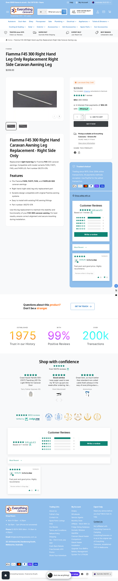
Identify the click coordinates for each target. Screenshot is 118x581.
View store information (86, 143)
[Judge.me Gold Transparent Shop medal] (68, 417)
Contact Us (53, 517)
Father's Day (54, 514)
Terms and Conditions (57, 530)
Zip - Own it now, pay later (57, 541)
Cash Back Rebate (56, 546)
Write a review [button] (90, 234)
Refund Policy (54, 533)
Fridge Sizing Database (80, 527)
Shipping (87, 91)
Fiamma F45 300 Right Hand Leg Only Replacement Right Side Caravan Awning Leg (45, 40)
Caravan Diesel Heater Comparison (80, 537)
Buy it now (91, 124)
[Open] (6, 575)
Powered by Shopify (31, 574)
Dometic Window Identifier (78, 531)
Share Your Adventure (57, 555)
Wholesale (75, 514)
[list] (59, 33)
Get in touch (81, 306)
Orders (74, 511)
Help (71, 2)
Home (10, 40)
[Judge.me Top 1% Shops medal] (87, 417)
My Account (83, 2)
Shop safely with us (82, 196)
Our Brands (53, 527)
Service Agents (77, 517)
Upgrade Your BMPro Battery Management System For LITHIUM (79, 551)
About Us (53, 511)
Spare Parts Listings (57, 521)
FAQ (51, 524)
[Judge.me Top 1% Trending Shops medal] (97, 417)
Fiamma (9, 49)
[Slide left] (54, 116)
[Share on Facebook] (75, 152)
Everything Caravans (17, 574)
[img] (79, 256)
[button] (8, 12)
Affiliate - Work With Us (80, 524)
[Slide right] (59, 116)
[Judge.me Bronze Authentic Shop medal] (78, 417)
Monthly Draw (76, 521)
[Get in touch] (104, 12)
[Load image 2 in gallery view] (23, 126)
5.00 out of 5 (97, 210)
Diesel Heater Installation (76, 543)
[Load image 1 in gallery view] (11, 126)
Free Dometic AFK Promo (56, 550)
